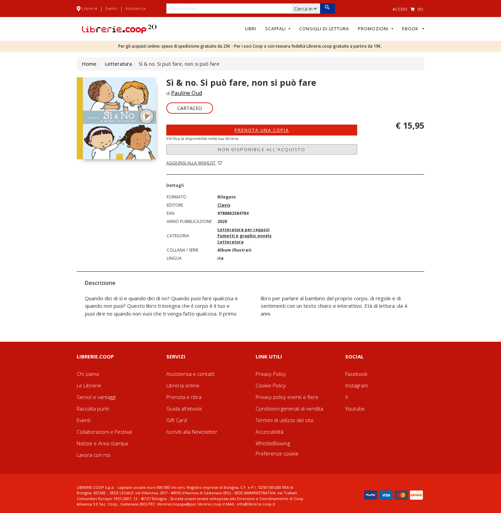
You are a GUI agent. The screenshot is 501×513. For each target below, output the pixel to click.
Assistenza (135, 8)
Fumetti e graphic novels (244, 236)
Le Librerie (89, 385)
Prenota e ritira (183, 397)
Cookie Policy (271, 385)
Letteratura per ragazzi (243, 230)
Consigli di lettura (324, 29)
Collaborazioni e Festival (104, 431)
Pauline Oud (186, 93)
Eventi (111, 8)
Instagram (356, 385)
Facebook (356, 373)
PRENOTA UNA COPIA (261, 130)
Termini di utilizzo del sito (285, 420)
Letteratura (118, 63)
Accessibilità (270, 431)
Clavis (223, 205)
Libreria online (182, 385)
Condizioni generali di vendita (289, 408)
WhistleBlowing (273, 443)
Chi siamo (88, 373)
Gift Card (176, 420)
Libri (250, 29)
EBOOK (411, 29)
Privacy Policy (271, 373)
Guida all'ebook (184, 408)
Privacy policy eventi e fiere (287, 397)
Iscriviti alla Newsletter (191, 431)
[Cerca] (327, 8)
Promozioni (374, 29)
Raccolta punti (93, 408)
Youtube (355, 408)
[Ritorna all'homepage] (119, 28)
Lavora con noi (93, 454)
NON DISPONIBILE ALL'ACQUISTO (261, 149)
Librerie (89, 8)
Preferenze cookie (277, 453)
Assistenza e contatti (190, 373)
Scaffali (276, 29)
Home (89, 63)
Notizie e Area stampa (102, 443)
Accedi (400, 9)
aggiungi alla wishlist (191, 163)
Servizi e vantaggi (96, 397)
